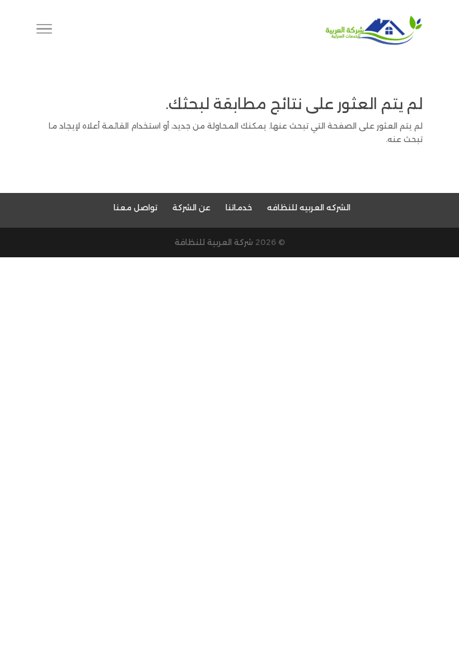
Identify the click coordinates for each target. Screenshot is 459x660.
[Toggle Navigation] (44, 31)
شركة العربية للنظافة (214, 242)
